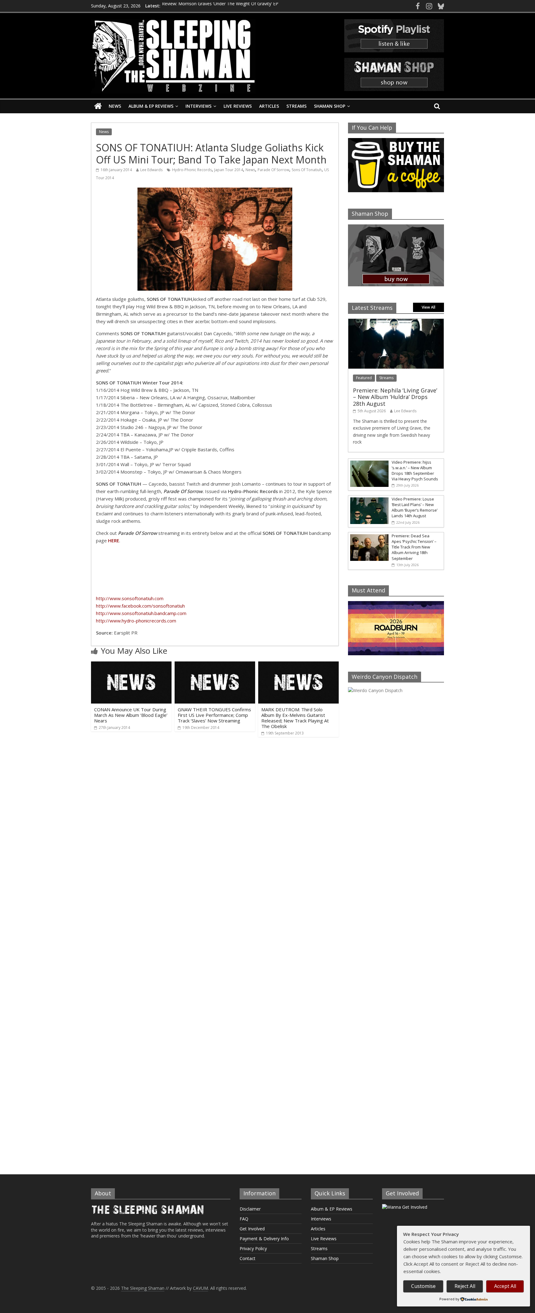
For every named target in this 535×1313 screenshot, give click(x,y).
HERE (113, 540)
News (115, 106)
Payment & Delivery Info (264, 1239)
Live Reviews (238, 106)
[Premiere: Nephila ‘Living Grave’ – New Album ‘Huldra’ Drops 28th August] (396, 322)
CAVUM (200, 1288)
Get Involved (252, 1229)
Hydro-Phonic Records (192, 169)
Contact (247, 1258)
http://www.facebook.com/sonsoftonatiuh (140, 606)
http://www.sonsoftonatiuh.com (129, 598)
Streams (296, 106)
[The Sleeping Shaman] (98, 106)
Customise (423, 1286)
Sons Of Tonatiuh (307, 169)
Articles (269, 106)
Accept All (505, 1286)
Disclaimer (250, 1209)
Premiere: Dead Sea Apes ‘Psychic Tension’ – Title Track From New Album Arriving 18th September (414, 547)
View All (428, 307)
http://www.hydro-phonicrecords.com (136, 621)
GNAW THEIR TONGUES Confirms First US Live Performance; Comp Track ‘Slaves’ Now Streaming (214, 715)
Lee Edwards (151, 169)
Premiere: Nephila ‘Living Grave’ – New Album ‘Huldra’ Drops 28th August (395, 397)
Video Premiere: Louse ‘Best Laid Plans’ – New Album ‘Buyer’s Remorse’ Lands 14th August (414, 507)
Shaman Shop (329, 106)
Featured (364, 377)
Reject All (465, 1286)
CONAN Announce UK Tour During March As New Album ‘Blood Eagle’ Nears (130, 715)
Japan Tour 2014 (228, 169)
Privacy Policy (253, 1248)
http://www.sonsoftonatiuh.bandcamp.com (141, 613)
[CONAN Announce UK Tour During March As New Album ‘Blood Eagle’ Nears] (131, 665)
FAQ (244, 1219)
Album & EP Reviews (150, 106)
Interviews (198, 106)
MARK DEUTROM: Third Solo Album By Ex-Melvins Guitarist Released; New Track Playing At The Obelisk (295, 717)
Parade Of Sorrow (273, 169)
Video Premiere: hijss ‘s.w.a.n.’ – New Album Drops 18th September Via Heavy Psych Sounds (415, 470)
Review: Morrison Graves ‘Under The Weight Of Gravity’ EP (220, 6)
